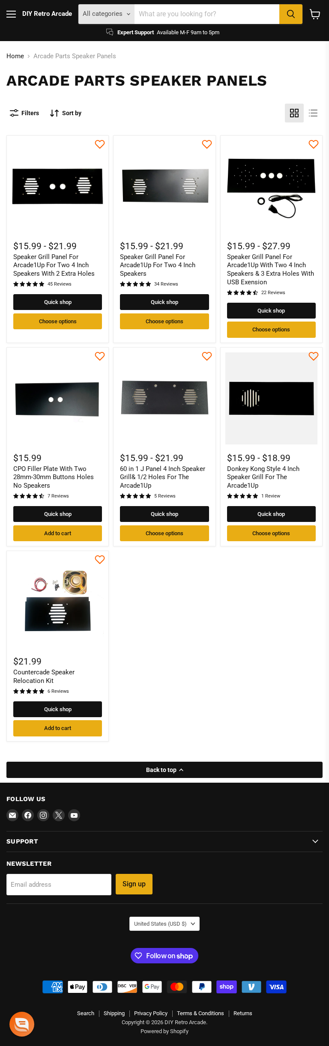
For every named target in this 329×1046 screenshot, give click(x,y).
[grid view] (294, 113)
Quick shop (58, 302)
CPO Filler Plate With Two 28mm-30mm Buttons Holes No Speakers (53, 477)
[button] (21, 1024)
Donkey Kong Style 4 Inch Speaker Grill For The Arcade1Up (263, 477)
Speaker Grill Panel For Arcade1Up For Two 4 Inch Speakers (157, 265)
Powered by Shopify (164, 1031)
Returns (242, 1013)
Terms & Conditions (200, 1013)
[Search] (290, 14)
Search (85, 1013)
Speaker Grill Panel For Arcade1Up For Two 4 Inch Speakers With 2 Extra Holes (54, 265)
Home (15, 56)
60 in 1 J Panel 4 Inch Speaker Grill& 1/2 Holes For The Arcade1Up (162, 477)
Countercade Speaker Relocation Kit (44, 676)
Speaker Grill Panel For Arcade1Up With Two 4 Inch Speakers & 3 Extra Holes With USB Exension (270, 269)
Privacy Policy (150, 1013)
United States (160, 924)
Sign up (134, 884)
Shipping (114, 1013)
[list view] (313, 113)
